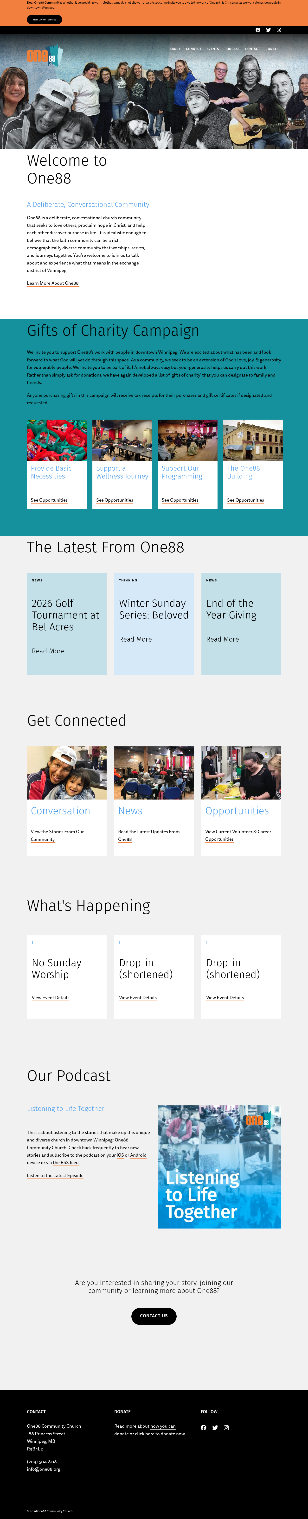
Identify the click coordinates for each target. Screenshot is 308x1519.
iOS (120, 1155)
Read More (48, 651)
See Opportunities (49, 500)
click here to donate (155, 1433)
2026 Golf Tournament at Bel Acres (65, 616)
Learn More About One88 (53, 283)
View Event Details (50, 997)
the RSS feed (66, 1162)
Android (138, 1155)
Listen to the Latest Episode (55, 1175)
